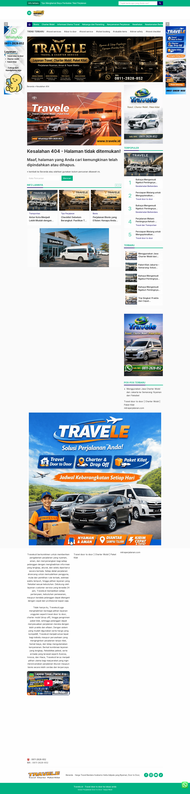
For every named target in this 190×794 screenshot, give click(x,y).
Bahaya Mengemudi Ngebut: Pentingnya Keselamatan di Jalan (146, 208)
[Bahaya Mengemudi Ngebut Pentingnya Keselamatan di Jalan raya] (143, 164)
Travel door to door (144, 199)
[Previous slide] (116, 185)
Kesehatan (137, 24)
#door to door (70, 31)
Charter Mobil (48, 24)
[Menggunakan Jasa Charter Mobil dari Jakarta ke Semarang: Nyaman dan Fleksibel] (131, 256)
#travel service (86, 31)
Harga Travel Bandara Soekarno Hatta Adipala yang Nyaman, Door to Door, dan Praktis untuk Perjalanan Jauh (122, 775)
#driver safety (136, 31)
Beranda (69, 775)
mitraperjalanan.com (134, 408)
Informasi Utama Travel (68, 24)
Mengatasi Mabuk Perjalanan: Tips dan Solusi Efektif (104, 220)
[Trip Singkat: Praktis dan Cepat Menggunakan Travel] (131, 300)
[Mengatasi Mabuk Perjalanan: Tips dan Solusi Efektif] (106, 200)
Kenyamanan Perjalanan (118, 24)
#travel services (54, 31)
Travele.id (32, 554)
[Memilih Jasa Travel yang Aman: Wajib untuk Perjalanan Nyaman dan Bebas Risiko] (74, 200)
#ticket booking (103, 31)
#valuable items (120, 31)
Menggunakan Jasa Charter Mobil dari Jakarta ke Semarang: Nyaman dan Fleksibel (144, 392)
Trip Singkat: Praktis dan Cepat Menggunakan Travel (149, 301)
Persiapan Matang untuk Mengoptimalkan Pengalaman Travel (148, 195)
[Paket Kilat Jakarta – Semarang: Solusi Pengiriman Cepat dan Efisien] (131, 267)
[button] (160, 3)
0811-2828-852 (38, 759)
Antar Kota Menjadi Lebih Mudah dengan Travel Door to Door (68, 3)
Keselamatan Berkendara (157, 24)
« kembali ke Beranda (37, 171)
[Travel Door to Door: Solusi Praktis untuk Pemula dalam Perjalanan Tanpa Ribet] (42, 200)
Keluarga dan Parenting (93, 24)
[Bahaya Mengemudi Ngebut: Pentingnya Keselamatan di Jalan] (131, 289)
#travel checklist (153, 31)
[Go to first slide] (120, 185)
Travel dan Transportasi (39, 213)
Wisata (64, 213)
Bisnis (36, 24)
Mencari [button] (67, 178)
